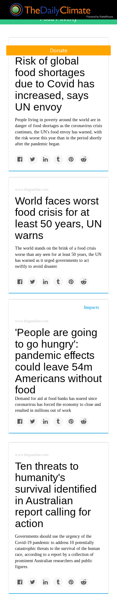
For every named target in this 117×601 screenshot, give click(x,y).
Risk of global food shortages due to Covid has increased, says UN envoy (55, 84)
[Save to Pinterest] (71, 159)
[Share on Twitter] (32, 159)
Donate (58, 50)
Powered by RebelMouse (99, 16)
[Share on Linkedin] (45, 159)
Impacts (91, 307)
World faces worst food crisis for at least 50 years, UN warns (58, 218)
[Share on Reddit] (84, 159)
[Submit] (108, 71)
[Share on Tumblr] (58, 159)
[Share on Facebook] (20, 159)
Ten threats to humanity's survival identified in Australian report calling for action (56, 494)
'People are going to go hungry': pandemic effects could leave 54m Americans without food (58, 361)
